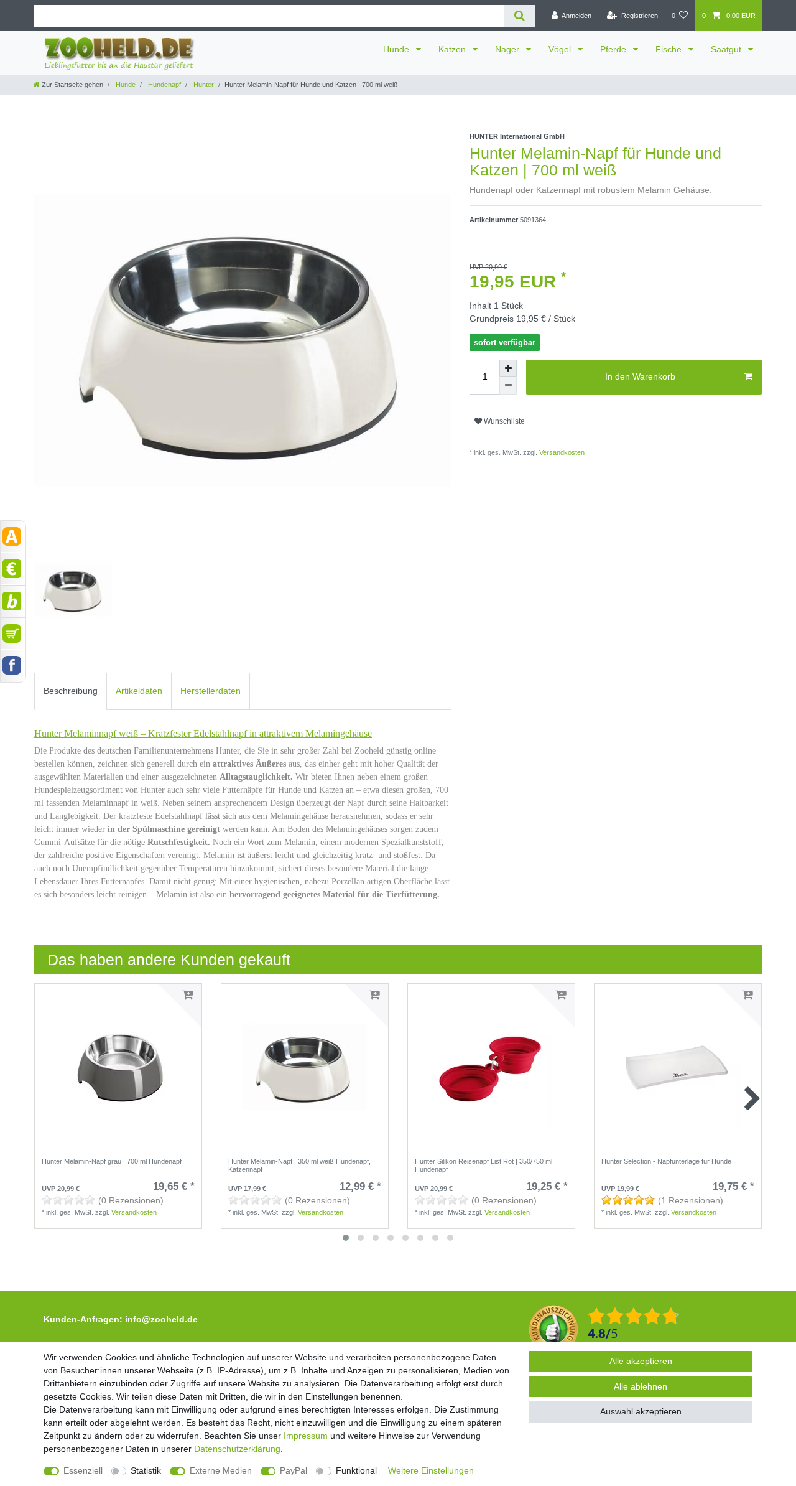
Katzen (453, 49)
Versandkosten (561, 452)
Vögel (560, 49)
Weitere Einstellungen (431, 1470)
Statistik (146, 1470)
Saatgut (727, 49)
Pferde (614, 49)
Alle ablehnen (640, 1386)
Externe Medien (221, 1470)
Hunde (397, 49)
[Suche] (519, 16)
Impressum (306, 1436)
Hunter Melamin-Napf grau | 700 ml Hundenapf (112, 1161)
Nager (508, 49)
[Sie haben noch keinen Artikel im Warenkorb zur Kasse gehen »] (13, 633)
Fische (669, 49)
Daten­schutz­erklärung (237, 1449)
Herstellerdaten (210, 691)
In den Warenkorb (640, 376)
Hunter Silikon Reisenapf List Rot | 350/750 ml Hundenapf (483, 1164)
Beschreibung (71, 691)
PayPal (293, 1470)
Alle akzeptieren (640, 1361)
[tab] (70, 691)
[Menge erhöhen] (508, 368)
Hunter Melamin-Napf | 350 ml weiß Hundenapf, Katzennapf (299, 1164)
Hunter (203, 84)
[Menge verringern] (508, 386)
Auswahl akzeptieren (641, 1411)
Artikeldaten (139, 691)
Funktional (356, 1470)
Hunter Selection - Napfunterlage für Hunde (666, 1161)
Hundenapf (163, 84)
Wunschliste (503, 421)
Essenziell (83, 1470)
